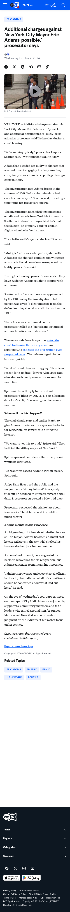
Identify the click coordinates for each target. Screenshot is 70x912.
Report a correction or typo (18, 646)
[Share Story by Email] (39, 67)
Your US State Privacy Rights (42, 894)
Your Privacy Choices (29, 891)
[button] (5, 4)
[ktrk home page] (10, 817)
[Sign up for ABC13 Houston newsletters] (32, 868)
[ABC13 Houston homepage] (14, 5)
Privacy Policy (9, 891)
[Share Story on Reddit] (23, 67)
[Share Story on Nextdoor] (31, 67)
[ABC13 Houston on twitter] (15, 868)
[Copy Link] (47, 67)
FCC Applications (11, 901)
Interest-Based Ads (27, 898)
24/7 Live (27, 5)
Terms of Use (9, 898)
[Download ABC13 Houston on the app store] (11, 878)
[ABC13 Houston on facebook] (6, 868)
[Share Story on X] (14, 67)
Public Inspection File (50, 898)
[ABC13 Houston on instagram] (24, 868)
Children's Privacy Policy (14, 894)
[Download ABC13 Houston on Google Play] (31, 878)
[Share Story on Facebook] (6, 67)
